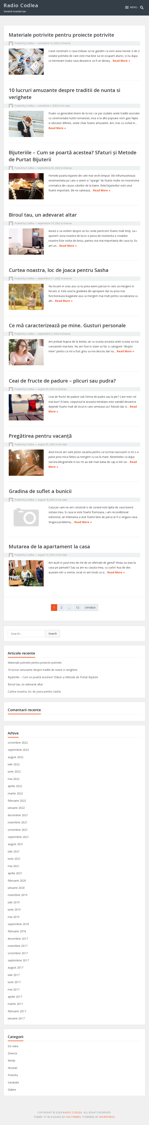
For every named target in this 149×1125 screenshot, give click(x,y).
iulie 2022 (14, 764)
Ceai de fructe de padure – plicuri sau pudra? (62, 380)
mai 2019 (13, 917)
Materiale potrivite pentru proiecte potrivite (61, 34)
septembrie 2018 (18, 924)
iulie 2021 (14, 851)
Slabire (12, 1089)
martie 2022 (15, 793)
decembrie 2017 (18, 938)
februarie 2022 (17, 800)
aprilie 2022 (15, 786)
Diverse (66, 43)
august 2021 (15, 844)
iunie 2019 (14, 909)
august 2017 (15, 967)
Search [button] (53, 633)
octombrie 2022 (18, 742)
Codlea (30, 43)
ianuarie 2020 (16, 888)
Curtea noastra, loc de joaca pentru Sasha (58, 269)
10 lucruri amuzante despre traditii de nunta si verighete (42, 670)
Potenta (13, 1075)
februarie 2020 (17, 880)
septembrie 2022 (18, 750)
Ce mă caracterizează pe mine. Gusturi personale (67, 325)
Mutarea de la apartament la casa (49, 546)
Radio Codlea (21, 5)
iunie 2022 (14, 771)
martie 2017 (15, 1004)
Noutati (12, 1068)
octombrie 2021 (18, 830)
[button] (131, 7)
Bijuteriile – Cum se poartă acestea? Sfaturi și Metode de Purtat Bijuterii (53, 677)
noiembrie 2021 (17, 822)
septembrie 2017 (18, 960)
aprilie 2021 (15, 873)
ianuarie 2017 (16, 1018)
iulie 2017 (14, 975)
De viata (65, 105)
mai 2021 (13, 866)
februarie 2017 (17, 1011)
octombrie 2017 (18, 953)
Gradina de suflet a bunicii (40, 491)
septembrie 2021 (18, 837)
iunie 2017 (14, 982)
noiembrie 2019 (17, 895)
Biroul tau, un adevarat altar (43, 214)
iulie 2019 (14, 902)
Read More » (121, 60)
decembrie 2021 (18, 815)
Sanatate (13, 1082)
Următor (90, 607)
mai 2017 (13, 989)
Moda (11, 1060)
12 (77, 607)
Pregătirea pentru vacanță (40, 435)
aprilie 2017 (15, 996)
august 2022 (15, 757)
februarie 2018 (17, 931)
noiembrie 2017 (17, 946)
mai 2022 (13, 779)
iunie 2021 (14, 858)
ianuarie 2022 (16, 808)
